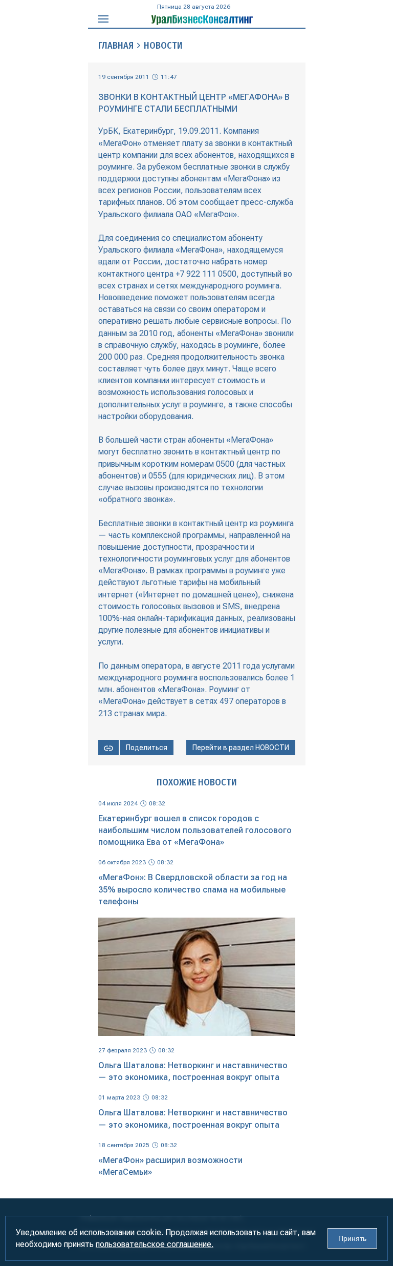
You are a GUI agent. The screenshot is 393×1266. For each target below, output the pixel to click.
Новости (163, 45)
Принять (352, 1238)
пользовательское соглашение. (154, 1244)
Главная (116, 45)
